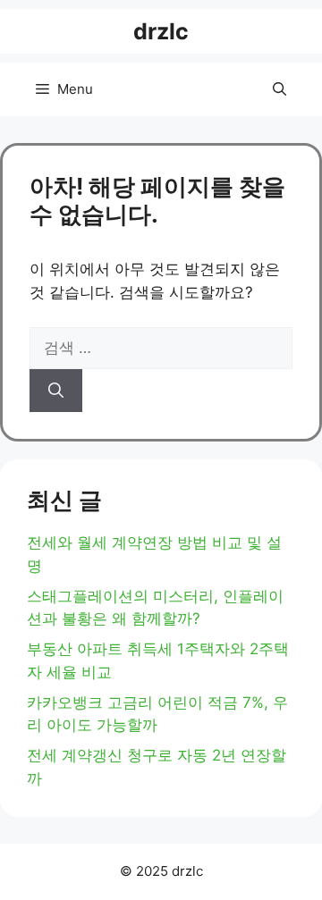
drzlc (161, 31)
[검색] (56, 390)
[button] (279, 89)
